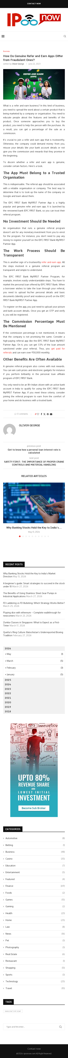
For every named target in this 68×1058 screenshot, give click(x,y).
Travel (35, 988)
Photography (35, 947)
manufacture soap (13, 1011)
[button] (6, 509)
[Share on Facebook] (41, 414)
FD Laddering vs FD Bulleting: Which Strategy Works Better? (34, 603)
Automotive (35, 838)
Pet (35, 940)
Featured (35, 879)
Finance (35, 886)
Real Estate (35, 954)
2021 (8, 698)
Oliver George (18, 64)
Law (35, 926)
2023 (8, 689)
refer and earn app (51, 262)
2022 (8, 693)
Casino (35, 858)
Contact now (34, 3)
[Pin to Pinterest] (48, 414)
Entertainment (35, 872)
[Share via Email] (51, 414)
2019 (8, 707)
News (35, 933)
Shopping (35, 967)
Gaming (35, 906)
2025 (8, 680)
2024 (8, 684)
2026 (8, 648)
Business (35, 851)
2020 (8, 702)
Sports (35, 974)
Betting (35, 845)
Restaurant (35, 961)
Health (35, 913)
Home (35, 920)
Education (35, 865)
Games (35, 899)
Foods (35, 892)
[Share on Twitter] (44, 414)
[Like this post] (38, 414)
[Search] (64, 36)
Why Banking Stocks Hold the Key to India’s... (34, 528)
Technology (35, 981)
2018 (8, 711)
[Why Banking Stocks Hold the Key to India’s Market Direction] (34, 503)
